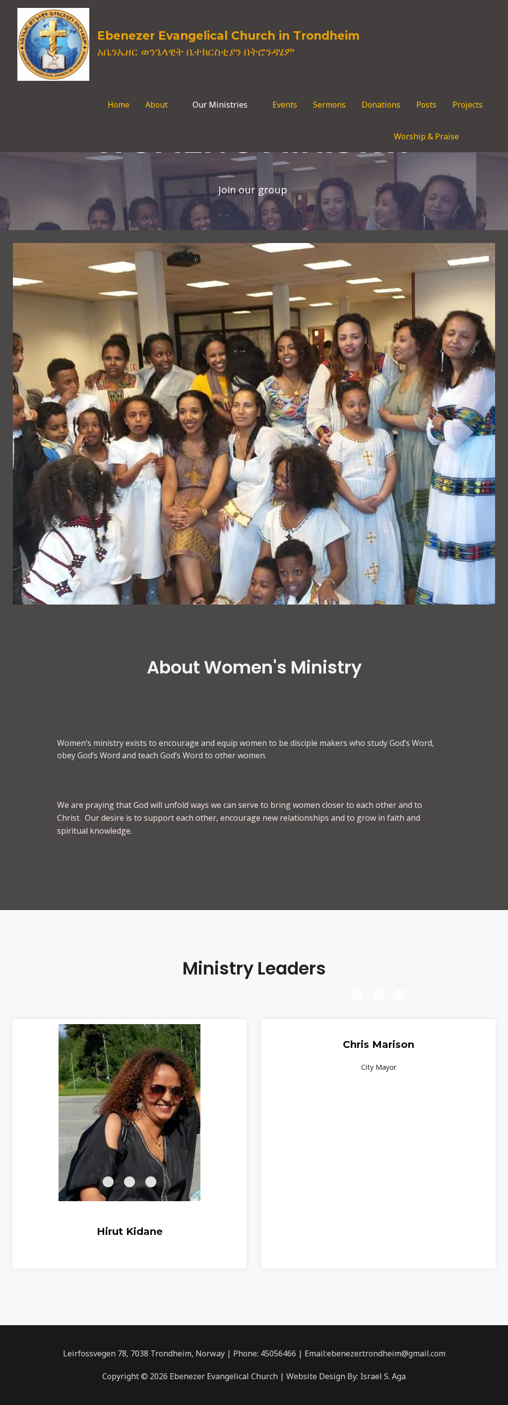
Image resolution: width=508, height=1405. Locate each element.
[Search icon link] (479, 136)
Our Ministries (220, 104)
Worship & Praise (426, 136)
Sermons (329, 104)
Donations (381, 104)
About (156, 104)
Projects (467, 104)
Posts (426, 104)
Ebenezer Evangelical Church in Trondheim (228, 36)
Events (284, 104)
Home (118, 104)
